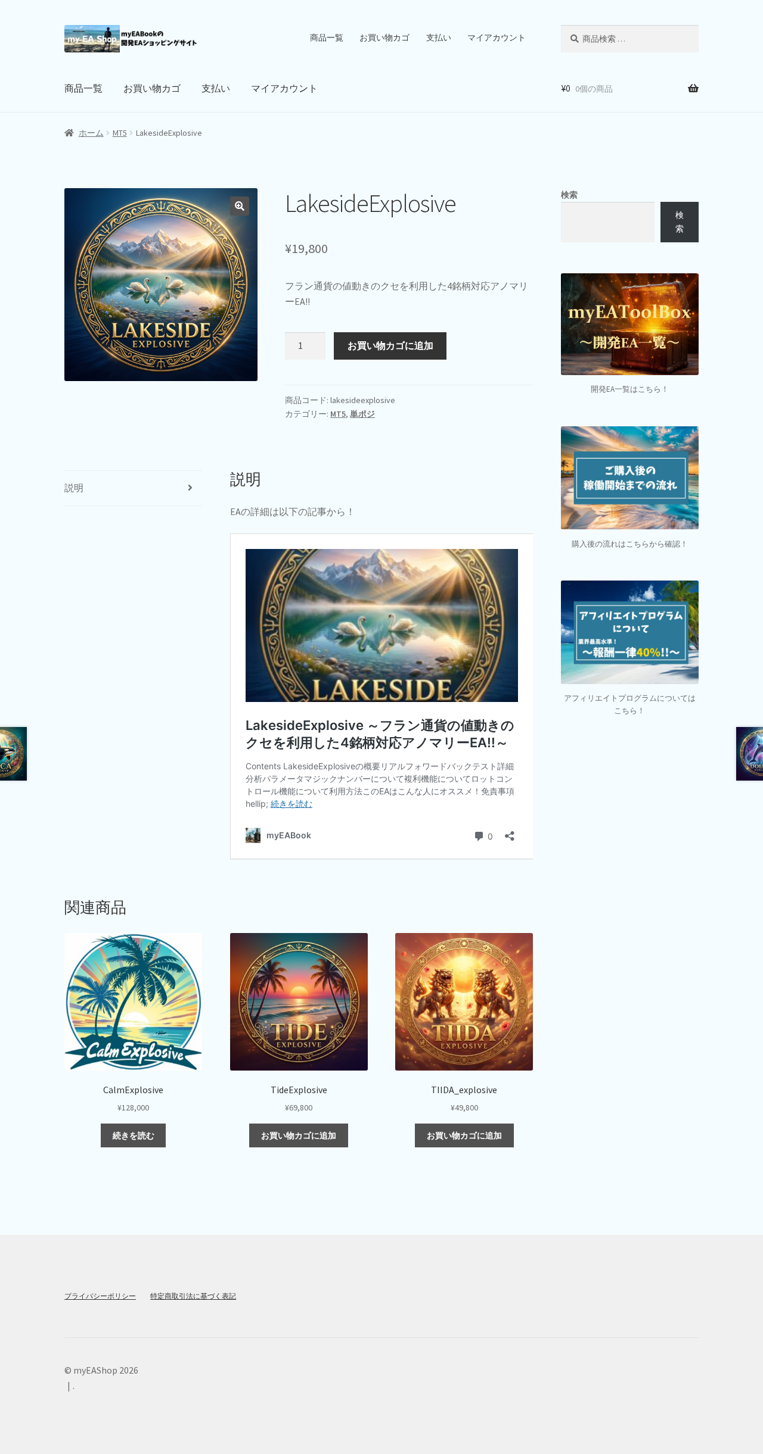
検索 (569, 194)
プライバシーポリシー (100, 1295)
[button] (239, 206)
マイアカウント (496, 37)
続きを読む (133, 1135)
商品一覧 (326, 37)
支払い (438, 37)
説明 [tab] (73, 488)
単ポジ (362, 413)
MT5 (120, 132)
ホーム (91, 132)
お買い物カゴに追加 (390, 345)
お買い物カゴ (384, 37)
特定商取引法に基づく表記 (193, 1295)
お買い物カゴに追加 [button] (298, 1135)
